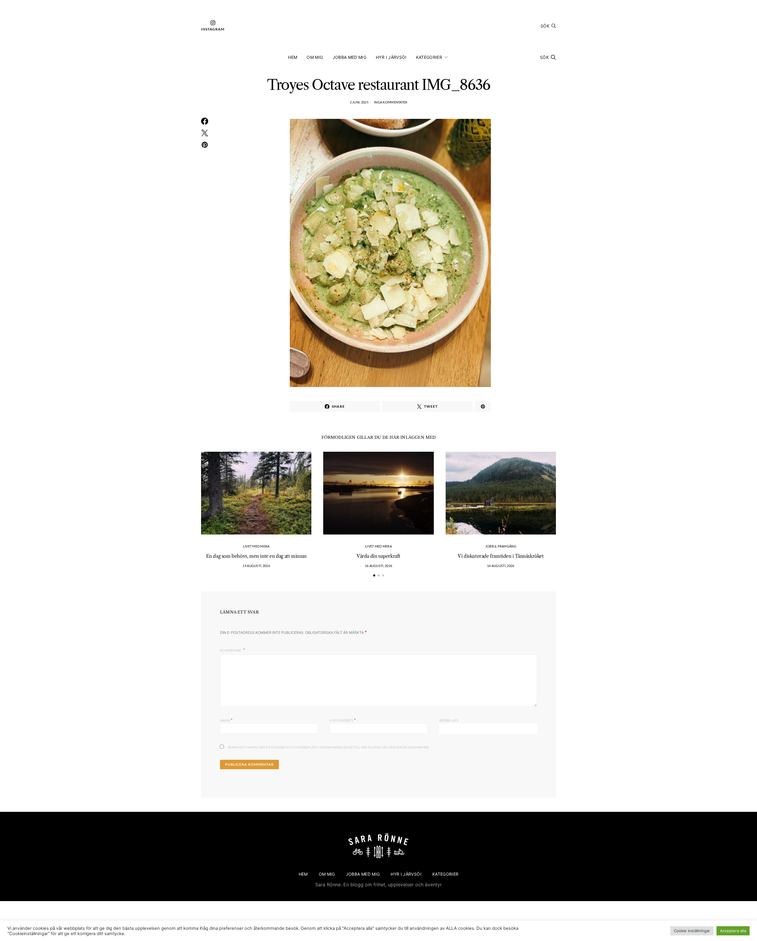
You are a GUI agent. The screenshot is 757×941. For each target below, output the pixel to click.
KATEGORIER (429, 57)
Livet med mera (256, 546)
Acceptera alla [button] (733, 930)
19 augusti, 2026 (256, 566)
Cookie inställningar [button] (692, 930)
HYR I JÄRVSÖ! (391, 57)
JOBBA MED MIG (350, 57)
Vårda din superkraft (378, 556)
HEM (292, 57)
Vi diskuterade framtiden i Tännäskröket (501, 556)
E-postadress (343, 720)
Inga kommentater (390, 102)
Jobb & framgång (500, 546)
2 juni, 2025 (359, 102)
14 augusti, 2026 (500, 566)
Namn (226, 720)
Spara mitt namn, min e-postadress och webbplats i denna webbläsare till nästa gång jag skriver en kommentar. (329, 747)
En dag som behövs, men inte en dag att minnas (256, 556)
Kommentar (231, 650)
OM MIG (315, 57)
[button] (374, 575)
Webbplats (448, 720)
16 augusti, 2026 (378, 566)
